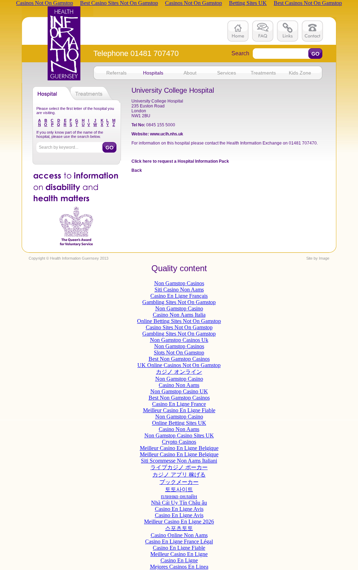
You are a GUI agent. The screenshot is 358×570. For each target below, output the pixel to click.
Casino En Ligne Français (179, 296)
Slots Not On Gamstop (179, 353)
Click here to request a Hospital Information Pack (180, 161)
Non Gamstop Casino (179, 308)
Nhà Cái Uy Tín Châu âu (179, 503)
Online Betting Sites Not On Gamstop (179, 321)
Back (136, 170)
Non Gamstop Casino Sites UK (179, 435)
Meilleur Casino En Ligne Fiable (179, 410)
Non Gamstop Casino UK (179, 391)
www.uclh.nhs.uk (166, 134)
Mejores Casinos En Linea (179, 567)
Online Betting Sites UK (179, 423)
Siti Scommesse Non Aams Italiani (179, 461)
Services (226, 73)
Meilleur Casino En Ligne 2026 (179, 522)
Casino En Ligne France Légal (179, 541)
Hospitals (153, 73)
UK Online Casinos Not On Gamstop (179, 365)
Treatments (263, 73)
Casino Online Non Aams (179, 535)
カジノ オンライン (179, 372)
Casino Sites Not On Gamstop (179, 327)
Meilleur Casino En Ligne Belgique (179, 448)
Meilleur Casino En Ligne (179, 554)
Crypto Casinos (179, 442)
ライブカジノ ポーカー (179, 467)
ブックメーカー (179, 482)
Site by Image (317, 258)
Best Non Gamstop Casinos (179, 359)
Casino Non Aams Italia (179, 315)
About (190, 73)
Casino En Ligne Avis (179, 509)
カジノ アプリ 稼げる (179, 475)
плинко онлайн (179, 496)
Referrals (116, 73)
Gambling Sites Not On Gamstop (179, 302)
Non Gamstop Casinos (179, 283)
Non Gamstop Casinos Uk (179, 340)
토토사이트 (179, 489)
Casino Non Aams (179, 385)
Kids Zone (300, 73)
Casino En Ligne (179, 560)
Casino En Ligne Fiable (179, 548)
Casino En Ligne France (179, 404)
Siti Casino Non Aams (179, 290)
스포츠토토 (179, 528)
